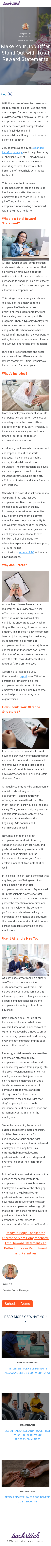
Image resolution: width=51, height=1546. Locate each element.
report (23, 676)
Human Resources (25, 41)
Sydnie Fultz (26, 34)
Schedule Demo (17, 1304)
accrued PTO (26, 552)
